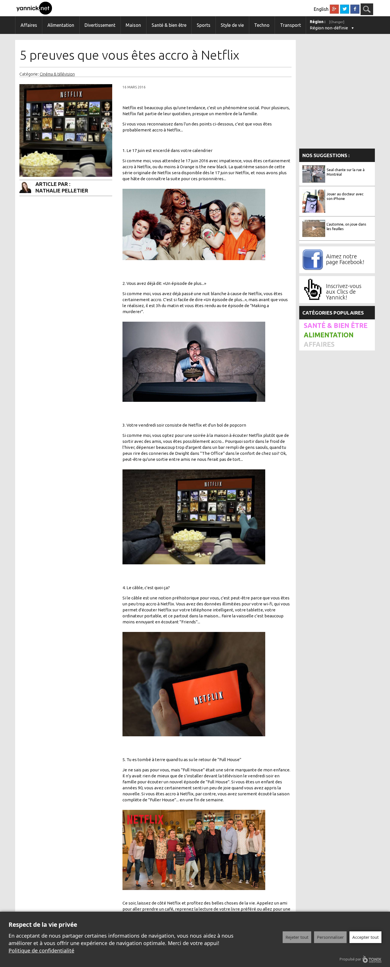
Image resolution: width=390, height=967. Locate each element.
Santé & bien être (169, 25)
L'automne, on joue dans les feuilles (346, 226)
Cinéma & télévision (57, 74)
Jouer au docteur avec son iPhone (345, 196)
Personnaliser (330, 937)
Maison (133, 25)
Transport (290, 25)
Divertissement (100, 25)
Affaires (29, 25)
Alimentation (60, 25)
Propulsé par (350, 959)
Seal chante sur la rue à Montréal (346, 172)
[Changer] (336, 22)
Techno (262, 25)
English (321, 9)
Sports (203, 25)
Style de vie (232, 25)
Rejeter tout (297, 937)
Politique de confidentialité (41, 950)
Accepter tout (365, 937)
